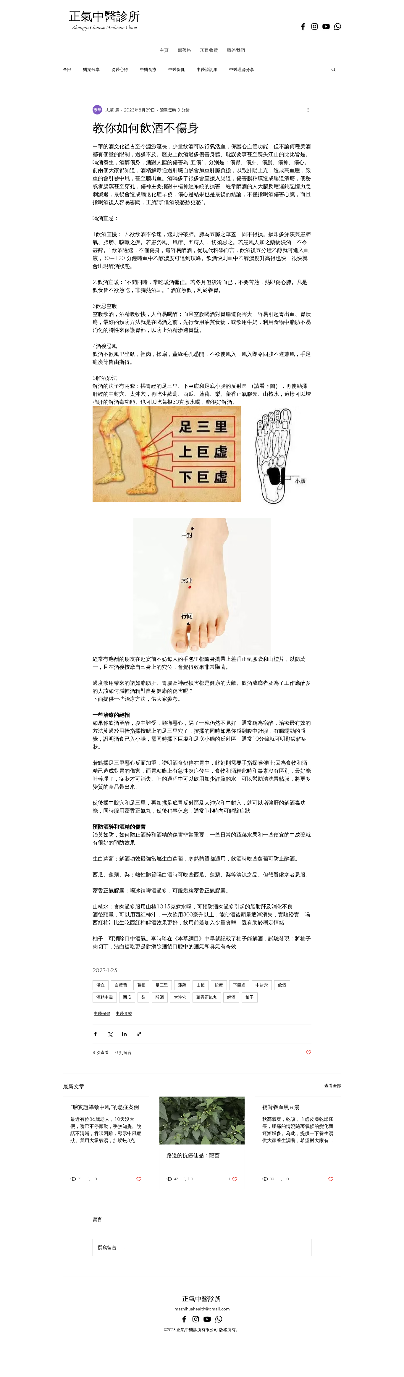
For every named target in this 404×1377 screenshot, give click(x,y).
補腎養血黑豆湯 (281, 1107)
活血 (100, 985)
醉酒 (160, 997)
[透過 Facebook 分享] (95, 1034)
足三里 (162, 985)
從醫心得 (119, 69)
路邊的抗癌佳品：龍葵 (193, 1155)
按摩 (219, 985)
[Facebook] (303, 26)
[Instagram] (314, 26)
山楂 (200, 985)
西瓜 (127, 997)
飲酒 (282, 985)
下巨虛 (239, 985)
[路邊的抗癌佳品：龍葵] (202, 1120)
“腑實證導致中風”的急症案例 (104, 1107)
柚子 (249, 997)
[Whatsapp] (337, 26)
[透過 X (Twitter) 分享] (110, 1034)
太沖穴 (180, 997)
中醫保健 (176, 69)
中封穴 (262, 985)
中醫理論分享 (241, 69)
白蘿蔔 (121, 985)
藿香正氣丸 (206, 997)
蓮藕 (182, 985)
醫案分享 (91, 69)
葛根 (141, 985)
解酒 (231, 997)
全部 (67, 69)
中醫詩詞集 (207, 69)
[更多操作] (307, 109)
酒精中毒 (104, 997)
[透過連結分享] (139, 1034)
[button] (333, 69)
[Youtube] (326, 26)
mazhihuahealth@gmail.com (202, 1309)
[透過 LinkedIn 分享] (124, 1034)
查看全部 (332, 1085)
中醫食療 (148, 69)
